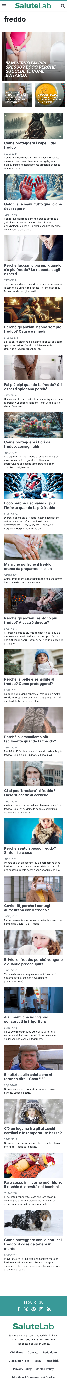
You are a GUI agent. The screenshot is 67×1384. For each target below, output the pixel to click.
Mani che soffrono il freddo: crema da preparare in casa (28, 566)
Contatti (33, 1352)
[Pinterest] (33, 1309)
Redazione (50, 1352)
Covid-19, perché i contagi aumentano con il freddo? (27, 908)
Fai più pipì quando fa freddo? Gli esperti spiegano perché (33, 387)
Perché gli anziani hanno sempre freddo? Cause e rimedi (33, 329)
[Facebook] (18, 1309)
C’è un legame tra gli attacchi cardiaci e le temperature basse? (33, 1130)
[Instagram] (41, 1309)
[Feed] (49, 1309)
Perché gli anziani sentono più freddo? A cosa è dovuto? (30, 620)
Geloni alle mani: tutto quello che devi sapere (33, 206)
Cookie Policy (45, 1369)
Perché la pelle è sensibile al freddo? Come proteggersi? (29, 681)
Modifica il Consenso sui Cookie (33, 1377)
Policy (37, 1360)
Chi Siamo (17, 1352)
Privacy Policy (22, 1369)
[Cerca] (63, 6)
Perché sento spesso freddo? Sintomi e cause (30, 850)
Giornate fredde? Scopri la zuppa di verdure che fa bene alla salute (50, 98)
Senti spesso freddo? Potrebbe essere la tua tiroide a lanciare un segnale (16, 97)
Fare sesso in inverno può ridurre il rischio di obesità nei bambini (33, 1184)
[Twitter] (26, 1309)
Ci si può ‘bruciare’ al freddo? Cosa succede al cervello (29, 793)
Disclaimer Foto (19, 1360)
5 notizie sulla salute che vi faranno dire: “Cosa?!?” (28, 1076)
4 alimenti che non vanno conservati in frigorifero (26, 1019)
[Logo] (33, 6)
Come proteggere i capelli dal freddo (30, 145)
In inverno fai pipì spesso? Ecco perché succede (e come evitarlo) (30, 69)
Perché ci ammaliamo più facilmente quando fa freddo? (30, 739)
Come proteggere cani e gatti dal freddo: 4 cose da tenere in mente (33, 1244)
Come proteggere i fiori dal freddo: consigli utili (27, 444)
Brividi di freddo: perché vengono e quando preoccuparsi (33, 961)
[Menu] (4, 6)
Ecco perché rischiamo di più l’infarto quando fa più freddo (29, 505)
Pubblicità (52, 1360)
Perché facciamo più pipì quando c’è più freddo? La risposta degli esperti (33, 269)
